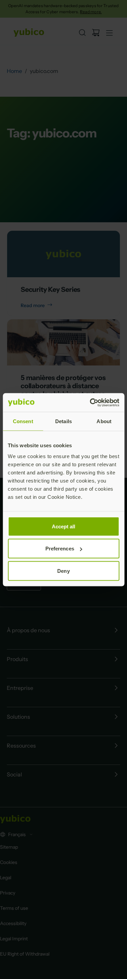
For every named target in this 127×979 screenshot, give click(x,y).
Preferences (59, 548)
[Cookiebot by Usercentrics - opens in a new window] (90, 402)
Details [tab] (63, 421)
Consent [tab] (23, 421)
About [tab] (104, 421)
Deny (63, 570)
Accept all (64, 526)
